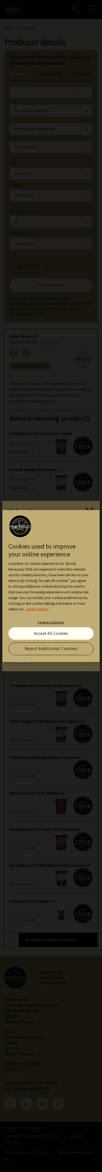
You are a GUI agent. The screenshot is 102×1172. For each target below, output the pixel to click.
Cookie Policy (36, 609)
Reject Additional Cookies (51, 648)
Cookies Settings (51, 622)
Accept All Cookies (51, 633)
